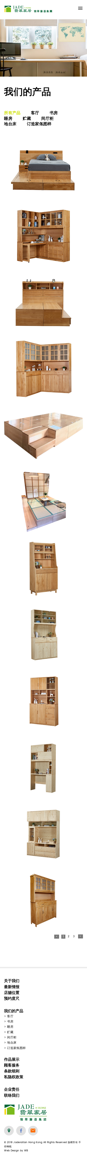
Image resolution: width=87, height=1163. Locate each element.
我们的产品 (13, 1011)
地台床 (10, 124)
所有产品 (12, 113)
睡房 (8, 118)
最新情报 (11, 987)
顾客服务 (11, 1065)
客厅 (35, 113)
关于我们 (11, 980)
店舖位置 (11, 992)
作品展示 (11, 1059)
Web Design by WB (16, 1150)
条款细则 (11, 1071)
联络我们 (11, 1095)
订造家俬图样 (39, 124)
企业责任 (11, 1089)
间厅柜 (47, 118)
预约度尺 (11, 998)
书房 (54, 113)
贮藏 (27, 118)
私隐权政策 (13, 1077)
